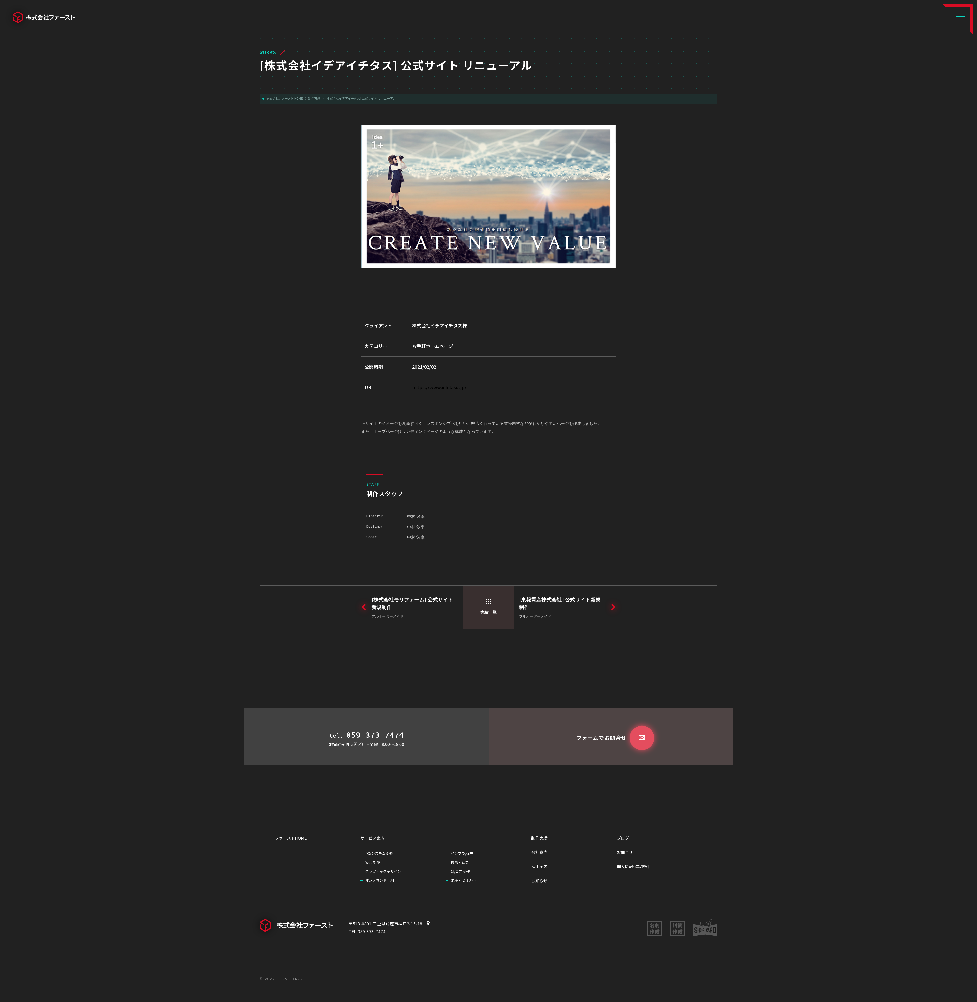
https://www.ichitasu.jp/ (439, 387)
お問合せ (625, 852)
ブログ (623, 838)
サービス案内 (372, 838)
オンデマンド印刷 (379, 880)
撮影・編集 (460, 862)
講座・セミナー (463, 880)
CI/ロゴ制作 (460, 871)
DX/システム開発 (379, 853)
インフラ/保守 (462, 853)
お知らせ (539, 881)
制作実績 (539, 838)
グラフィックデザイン (383, 871)
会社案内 (539, 852)
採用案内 (539, 866)
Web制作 (372, 862)
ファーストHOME (291, 838)
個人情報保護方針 (633, 866)
